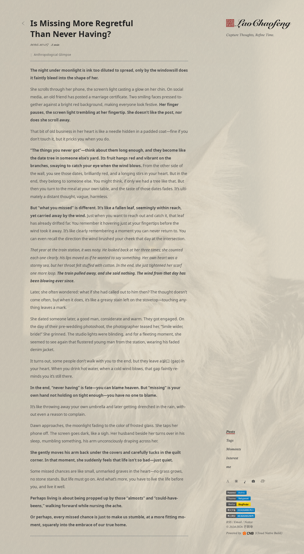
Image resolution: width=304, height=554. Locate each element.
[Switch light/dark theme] (236, 481)
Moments (233, 449)
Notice (248, 522)
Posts (230, 432)
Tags (229, 440)
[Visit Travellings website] (262, 481)
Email (238, 522)
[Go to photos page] (253, 481)
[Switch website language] (227, 482)
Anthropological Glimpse (52, 54)
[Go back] (23, 23)
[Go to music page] (244, 482)
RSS (228, 522)
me (228, 467)
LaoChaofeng (259, 24)
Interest (232, 458)
